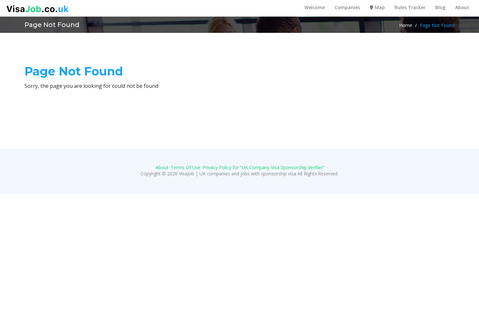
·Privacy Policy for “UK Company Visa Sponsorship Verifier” (263, 167)
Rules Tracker (410, 7)
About (462, 7)
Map (379, 7)
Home (405, 25)
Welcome (314, 7)
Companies (347, 7)
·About (161, 167)
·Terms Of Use (185, 167)
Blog (440, 7)
